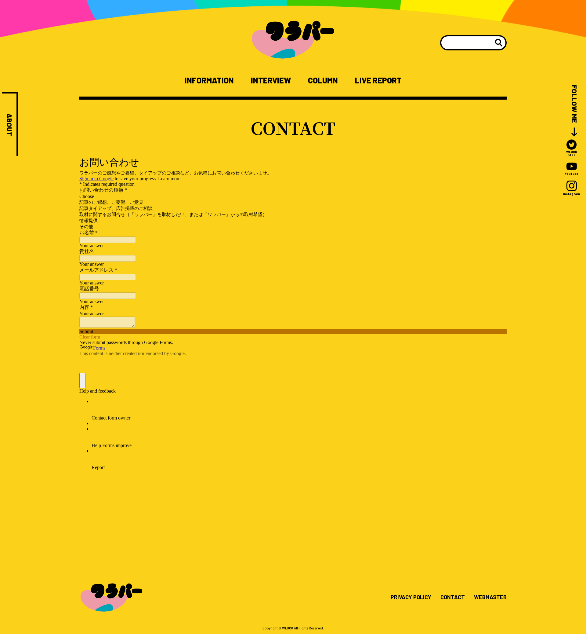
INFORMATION (209, 80)
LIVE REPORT (378, 80)
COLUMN (323, 80)
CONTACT (452, 597)
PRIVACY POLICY (411, 597)
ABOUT (9, 124)
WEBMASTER (490, 597)
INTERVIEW (271, 80)
